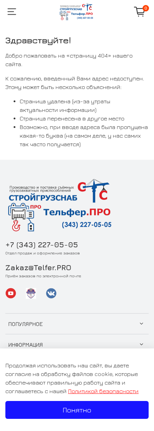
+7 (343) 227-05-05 (41, 244)
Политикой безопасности (103, 391)
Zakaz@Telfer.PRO (38, 267)
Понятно (77, 410)
